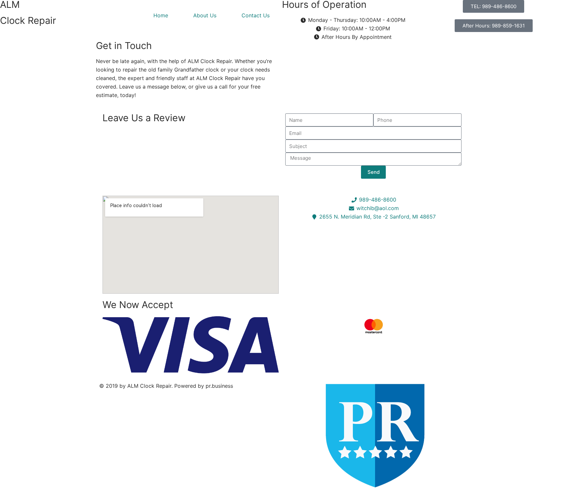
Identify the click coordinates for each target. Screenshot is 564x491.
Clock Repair (28, 20)
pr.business (219, 386)
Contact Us (256, 15)
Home (160, 15)
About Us (204, 15)
